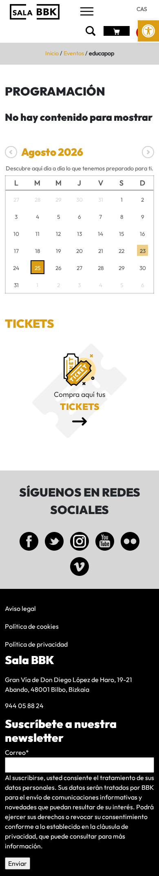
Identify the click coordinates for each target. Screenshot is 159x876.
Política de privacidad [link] (36, 644)
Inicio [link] (52, 53)
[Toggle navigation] (86, 12)
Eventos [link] (74, 53)
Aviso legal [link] (20, 608)
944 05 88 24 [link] (24, 706)
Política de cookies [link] (32, 626)
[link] (148, 30)
